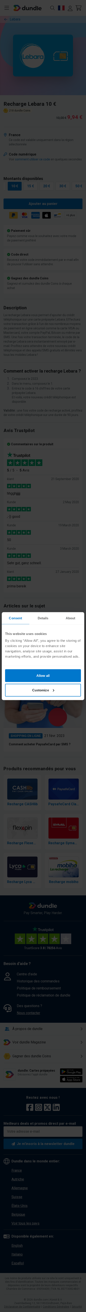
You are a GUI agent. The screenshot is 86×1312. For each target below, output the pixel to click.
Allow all (43, 675)
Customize (40, 690)
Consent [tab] (15, 618)
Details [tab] (43, 618)
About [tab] (70, 618)
